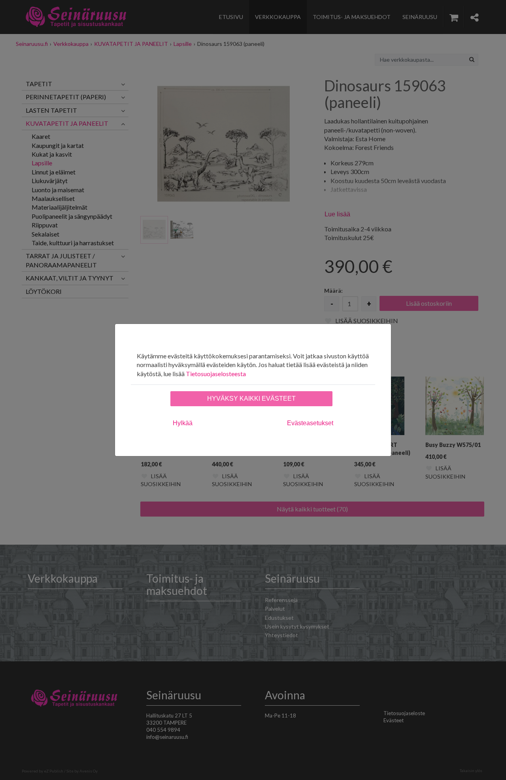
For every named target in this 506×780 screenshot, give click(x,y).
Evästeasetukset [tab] (310, 423)
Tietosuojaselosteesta (216, 373)
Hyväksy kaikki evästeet (251, 398)
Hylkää (183, 423)
